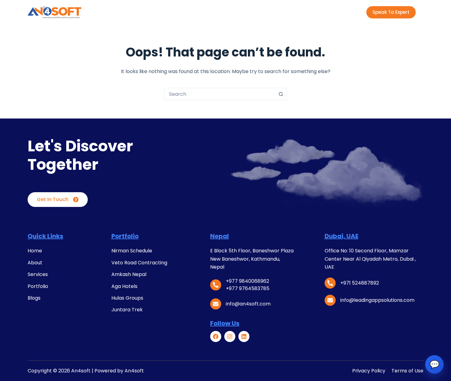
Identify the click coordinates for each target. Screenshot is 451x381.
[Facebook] (215, 336)
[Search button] (281, 94)
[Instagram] (229, 336)
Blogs (232, 12)
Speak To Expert (391, 12)
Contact (299, 12)
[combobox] (219, 94)
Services (176, 12)
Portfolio (206, 12)
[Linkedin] (243, 336)
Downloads (261, 12)
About (149, 12)
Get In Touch (52, 199)
